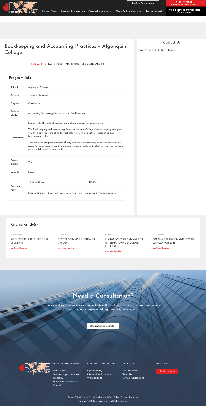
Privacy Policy (87, 397)
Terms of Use (74, 397)
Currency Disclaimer (129, 397)
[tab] (38, 64)
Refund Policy (112, 397)
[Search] (162, 3)
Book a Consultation (143, 4)
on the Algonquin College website (97, 193)
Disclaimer (100, 397)
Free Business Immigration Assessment (184, 11)
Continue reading (19, 248)
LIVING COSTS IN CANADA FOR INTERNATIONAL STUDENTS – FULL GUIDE (124, 242)
